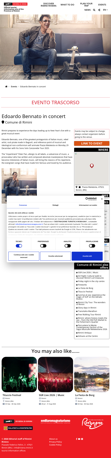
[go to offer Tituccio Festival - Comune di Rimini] (19, 374)
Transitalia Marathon (87, 311)
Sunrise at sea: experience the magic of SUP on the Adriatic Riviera (90, 297)
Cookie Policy (55, 444)
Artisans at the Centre (88, 336)
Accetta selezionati (55, 256)
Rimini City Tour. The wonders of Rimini (90, 303)
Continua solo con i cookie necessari (24, 256)
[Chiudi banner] (102, 199)
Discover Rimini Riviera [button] (48, 5)
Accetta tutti (87, 256)
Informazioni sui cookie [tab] (88, 205)
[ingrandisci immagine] (19, 186)
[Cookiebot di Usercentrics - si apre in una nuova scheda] (87, 198)
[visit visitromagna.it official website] (92, 423)
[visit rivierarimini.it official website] (18, 420)
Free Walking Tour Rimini (89, 314)
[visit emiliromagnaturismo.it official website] (55, 421)
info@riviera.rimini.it (23, 447)
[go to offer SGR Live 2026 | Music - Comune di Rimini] (55, 374)
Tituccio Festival (85, 292)
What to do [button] (67, 5)
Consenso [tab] (23, 205)
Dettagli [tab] (56, 205)
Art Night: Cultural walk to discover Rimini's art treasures (90, 277)
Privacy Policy (55, 441)
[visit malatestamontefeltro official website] (18, 429)
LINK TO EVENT (91, 143)
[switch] (43, 245)
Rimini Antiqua (84, 333)
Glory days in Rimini (87, 308)
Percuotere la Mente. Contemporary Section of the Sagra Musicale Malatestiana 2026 (91, 327)
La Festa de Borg (85, 288)
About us (53, 439)
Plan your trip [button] (86, 5)
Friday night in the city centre (91, 281)
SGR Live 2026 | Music (88, 272)
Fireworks (82, 285)
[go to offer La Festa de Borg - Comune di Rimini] (91, 374)
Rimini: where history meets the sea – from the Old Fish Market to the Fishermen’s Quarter (91, 320)
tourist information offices (14, 450)
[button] (94, 10)
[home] (6, 86)
